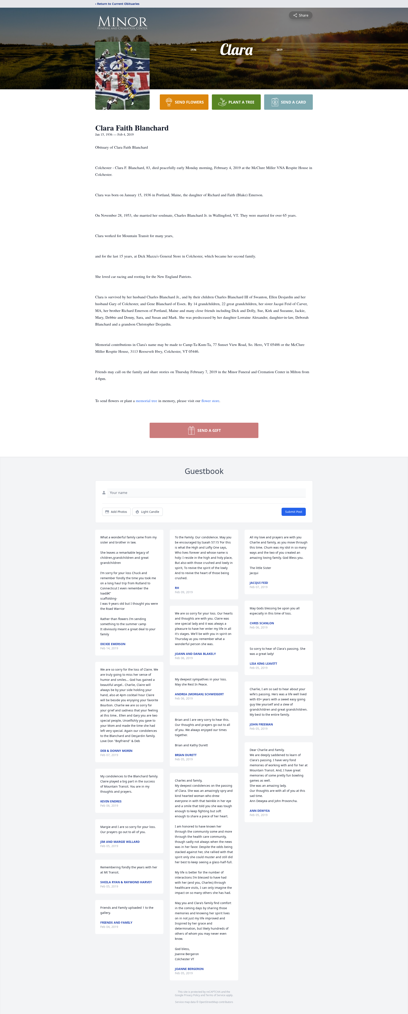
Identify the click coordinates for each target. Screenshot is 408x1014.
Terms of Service (215, 995)
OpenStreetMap (208, 1002)
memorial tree (146, 400)
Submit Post (293, 512)
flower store (210, 400)
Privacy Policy (192, 995)
